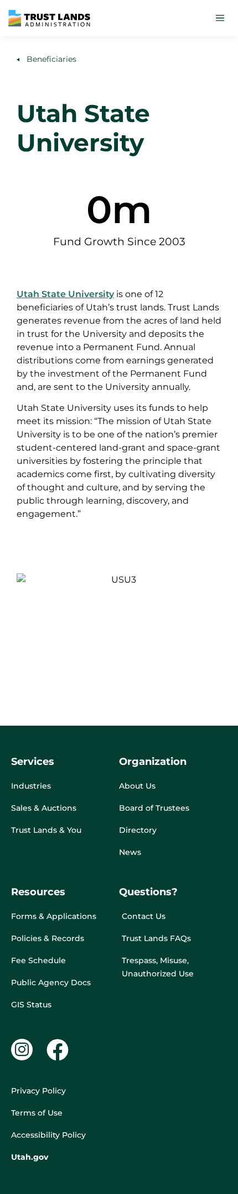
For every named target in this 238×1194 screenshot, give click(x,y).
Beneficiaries (49, 59)
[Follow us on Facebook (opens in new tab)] (57, 1050)
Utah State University (65, 294)
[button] (220, 18)
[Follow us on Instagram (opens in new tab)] (22, 1049)
